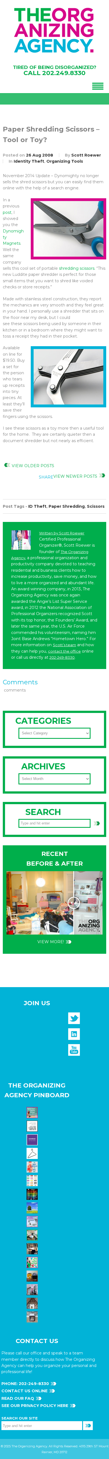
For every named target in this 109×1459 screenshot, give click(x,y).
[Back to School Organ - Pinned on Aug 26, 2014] (33, 1112)
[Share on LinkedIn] (100, 490)
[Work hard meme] (33, 1125)
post (7, 212)
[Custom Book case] (33, 1303)
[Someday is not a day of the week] (33, 1139)
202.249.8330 (64, 73)
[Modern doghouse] (33, 1316)
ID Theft (37, 506)
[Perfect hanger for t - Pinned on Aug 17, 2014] (33, 1153)
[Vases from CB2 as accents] (33, 1289)
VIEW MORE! (50, 941)
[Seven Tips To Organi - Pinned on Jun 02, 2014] (33, 1262)
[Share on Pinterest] (88, 490)
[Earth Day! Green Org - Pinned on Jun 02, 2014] (33, 1207)
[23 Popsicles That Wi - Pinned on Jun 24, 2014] (33, 1166)
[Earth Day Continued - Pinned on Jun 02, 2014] (33, 1248)
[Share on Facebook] (65, 490)
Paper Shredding (67, 506)
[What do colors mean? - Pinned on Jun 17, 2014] (33, 1194)
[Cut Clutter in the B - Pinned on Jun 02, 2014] (33, 1234)
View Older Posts (33, 465)
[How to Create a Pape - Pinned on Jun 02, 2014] (33, 1221)
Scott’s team (64, 645)
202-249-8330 (62, 657)
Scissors (96, 506)
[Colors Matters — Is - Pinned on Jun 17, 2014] (33, 1180)
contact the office (64, 651)
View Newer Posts (75, 476)
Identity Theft (29, 161)
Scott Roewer (86, 155)
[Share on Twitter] (77, 490)
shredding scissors (76, 268)
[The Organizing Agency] (74, 1019)
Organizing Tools (64, 161)
